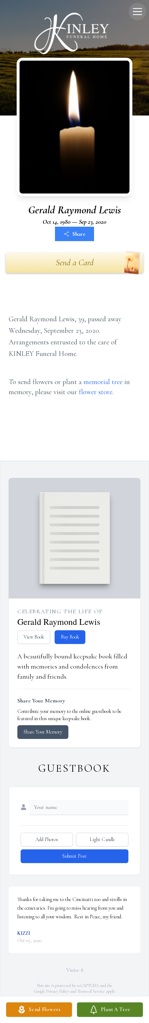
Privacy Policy (57, 991)
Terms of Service (91, 991)
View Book (34, 637)
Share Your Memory (43, 732)
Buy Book (70, 637)
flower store (95, 392)
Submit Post (74, 856)
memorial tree (103, 382)
